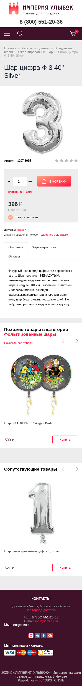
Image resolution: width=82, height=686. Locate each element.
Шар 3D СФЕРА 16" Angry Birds (28, 423)
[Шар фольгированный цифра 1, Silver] (41, 513)
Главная (10, 48)
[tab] (16, 247)
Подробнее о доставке (53, 234)
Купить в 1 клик (20, 192)
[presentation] (16, 247)
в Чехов (19, 229)
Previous (65, 341)
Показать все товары (18, 343)
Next (75, 341)
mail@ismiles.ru (46, 621)
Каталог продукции (35, 48)
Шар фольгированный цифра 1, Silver (32, 551)
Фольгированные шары (37, 52)
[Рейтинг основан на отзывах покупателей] (66, 161)
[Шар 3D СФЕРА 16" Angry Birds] (41, 385)
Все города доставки (41, 610)
